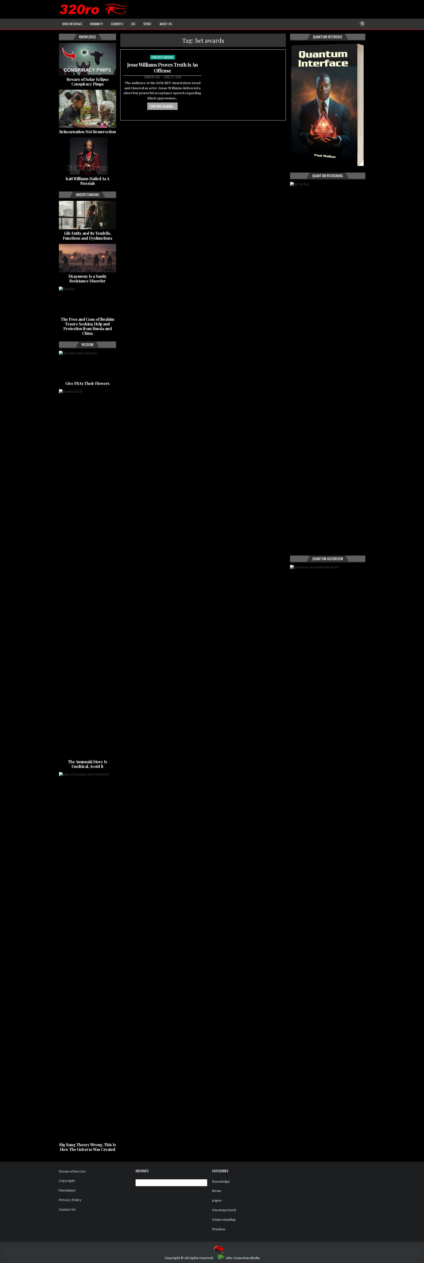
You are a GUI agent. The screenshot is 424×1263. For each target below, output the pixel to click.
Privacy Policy (70, 1200)
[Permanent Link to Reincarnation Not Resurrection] (87, 109)
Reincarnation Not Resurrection (87, 131)
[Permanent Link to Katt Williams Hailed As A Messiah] (87, 156)
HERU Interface (72, 23)
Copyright (67, 1181)
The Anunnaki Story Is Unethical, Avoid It (87, 764)
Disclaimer (67, 1190)
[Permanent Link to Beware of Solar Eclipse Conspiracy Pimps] (87, 59)
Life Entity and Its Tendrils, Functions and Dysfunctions (87, 235)
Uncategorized (224, 1210)
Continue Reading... (162, 106)
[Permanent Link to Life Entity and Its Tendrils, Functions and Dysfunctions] (87, 215)
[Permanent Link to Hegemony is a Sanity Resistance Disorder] (87, 258)
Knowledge (221, 1181)
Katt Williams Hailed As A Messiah (87, 181)
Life (133, 23)
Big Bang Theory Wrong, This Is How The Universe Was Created (87, 1147)
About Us (165, 23)
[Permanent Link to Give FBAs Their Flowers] (87, 365)
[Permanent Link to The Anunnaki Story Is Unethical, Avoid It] (87, 573)
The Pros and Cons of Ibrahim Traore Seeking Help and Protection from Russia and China (87, 326)
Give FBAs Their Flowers (87, 383)
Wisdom (218, 1229)
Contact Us (67, 1209)
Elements (117, 23)
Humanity (96, 23)
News (216, 1191)
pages (217, 1200)
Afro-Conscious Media (243, 1258)
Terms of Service (72, 1171)
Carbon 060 (152, 77)
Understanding (162, 57)
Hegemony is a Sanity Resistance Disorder (87, 278)
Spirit (147, 23)
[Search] (362, 24)
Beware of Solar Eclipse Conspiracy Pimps (87, 82)
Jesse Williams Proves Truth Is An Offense (162, 67)
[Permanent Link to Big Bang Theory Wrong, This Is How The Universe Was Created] (87, 956)
